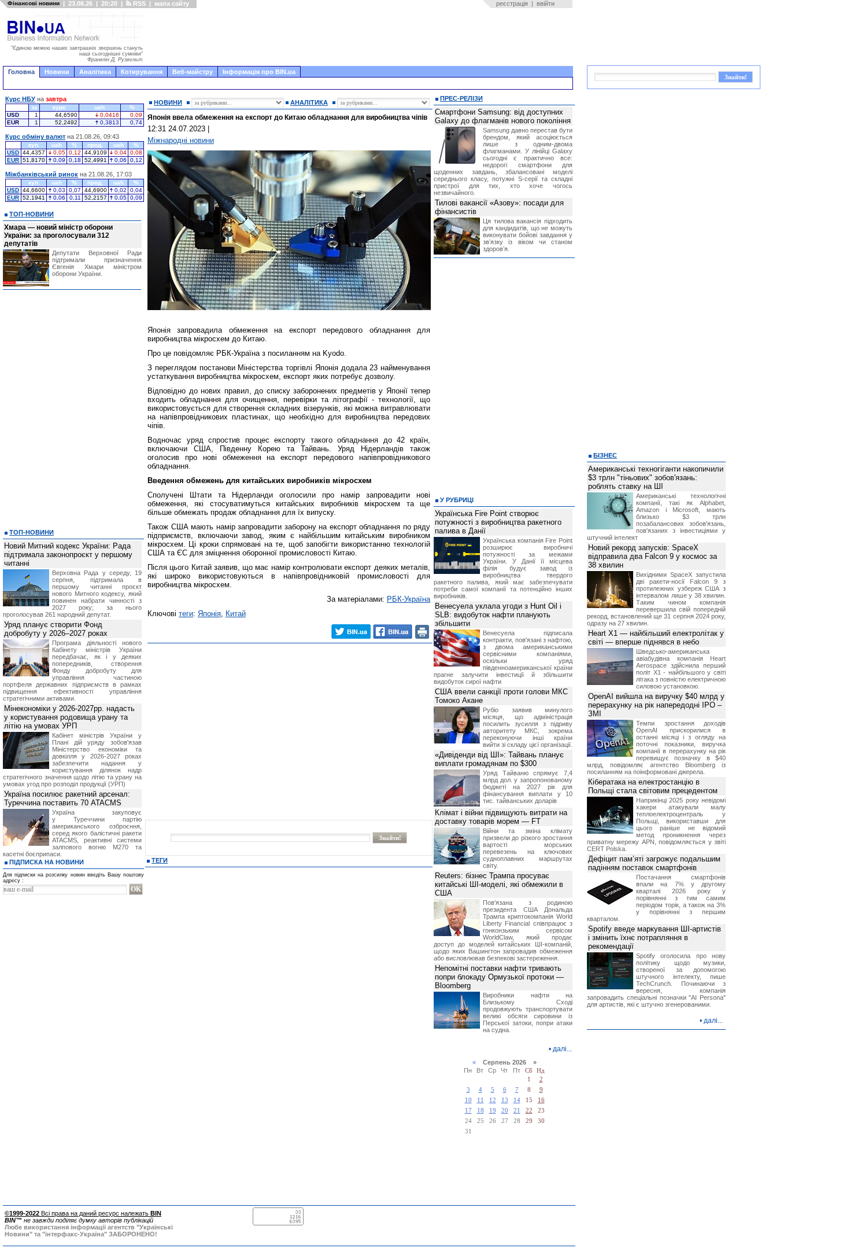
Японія (209, 613)
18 (480, 1110)
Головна (21, 71)
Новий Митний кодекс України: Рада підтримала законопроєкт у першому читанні (68, 555)
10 (468, 1100)
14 (516, 1100)
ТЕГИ (159, 860)
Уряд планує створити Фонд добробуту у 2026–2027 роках (56, 629)
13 (504, 1100)
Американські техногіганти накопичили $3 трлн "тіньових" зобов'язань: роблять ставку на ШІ (655, 478)
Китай (236, 613)
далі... (562, 1049)
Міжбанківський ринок (41, 174)
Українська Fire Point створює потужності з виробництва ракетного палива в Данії (498, 522)
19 (492, 1110)
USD (13, 152)
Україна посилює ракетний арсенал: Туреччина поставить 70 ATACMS (67, 798)
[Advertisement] (361, 37)
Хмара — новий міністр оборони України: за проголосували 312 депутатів (58, 235)
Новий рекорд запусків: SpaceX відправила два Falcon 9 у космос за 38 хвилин (652, 556)
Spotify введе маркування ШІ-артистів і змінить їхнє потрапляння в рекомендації (654, 938)
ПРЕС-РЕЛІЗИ (461, 98)
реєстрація (512, 3)
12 (492, 1100)
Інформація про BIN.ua (259, 71)
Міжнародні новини (180, 140)
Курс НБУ (20, 98)
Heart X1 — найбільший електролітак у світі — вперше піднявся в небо (656, 637)
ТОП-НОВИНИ (31, 214)
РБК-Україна (408, 599)
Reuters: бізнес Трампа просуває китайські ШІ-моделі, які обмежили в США (499, 884)
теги (186, 613)
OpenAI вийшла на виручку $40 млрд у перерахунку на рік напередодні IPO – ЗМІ (656, 705)
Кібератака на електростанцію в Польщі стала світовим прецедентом (653, 786)
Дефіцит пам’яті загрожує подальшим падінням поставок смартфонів (654, 863)
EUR (13, 160)
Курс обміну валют (35, 136)
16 (541, 1100)
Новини (57, 71)
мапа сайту (171, 3)
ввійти (546, 3)
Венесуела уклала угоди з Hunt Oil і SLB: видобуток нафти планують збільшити (498, 615)
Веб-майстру (192, 71)
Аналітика (95, 71)
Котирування (141, 71)
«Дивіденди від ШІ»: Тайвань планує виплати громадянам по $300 (499, 759)
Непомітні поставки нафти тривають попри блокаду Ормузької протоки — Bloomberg (499, 977)
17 (468, 1110)
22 (529, 1110)
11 (480, 1100)
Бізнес (605, 455)
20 (504, 1110)
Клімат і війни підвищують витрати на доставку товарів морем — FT (501, 817)
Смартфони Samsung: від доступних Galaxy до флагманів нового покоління (503, 116)
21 (516, 1110)
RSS (138, 3)
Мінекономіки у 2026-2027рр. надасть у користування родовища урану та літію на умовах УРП (69, 717)
